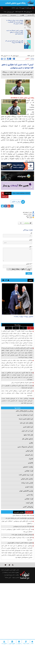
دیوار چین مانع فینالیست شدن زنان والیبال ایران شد (19, 518)
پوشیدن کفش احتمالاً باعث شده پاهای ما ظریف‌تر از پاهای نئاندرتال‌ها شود (15, 32)
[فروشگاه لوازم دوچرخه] (17, 176)
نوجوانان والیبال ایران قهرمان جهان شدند (21, 535)
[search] (2, 8)
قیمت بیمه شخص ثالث (26, 475)
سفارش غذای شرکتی (27, 479)
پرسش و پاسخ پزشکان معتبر (24, 411)
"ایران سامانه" (8, 577)
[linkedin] (12, 206)
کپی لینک (4, 196)
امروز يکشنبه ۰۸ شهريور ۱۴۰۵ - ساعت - (21, 8)
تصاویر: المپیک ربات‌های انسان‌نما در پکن (21, 383)
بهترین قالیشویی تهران (26, 491)
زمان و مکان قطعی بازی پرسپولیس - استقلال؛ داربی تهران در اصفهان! (17, 522)
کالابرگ (31, 459)
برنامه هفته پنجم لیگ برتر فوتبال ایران (22, 515)
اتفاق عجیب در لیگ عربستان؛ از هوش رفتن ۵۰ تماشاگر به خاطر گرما (17, 538)
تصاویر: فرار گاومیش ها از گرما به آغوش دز (19, 316)
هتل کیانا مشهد (28, 435)
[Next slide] (3, 280)
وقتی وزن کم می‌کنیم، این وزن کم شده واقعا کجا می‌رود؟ (14, 41)
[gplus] (8, 206)
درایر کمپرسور (29, 455)
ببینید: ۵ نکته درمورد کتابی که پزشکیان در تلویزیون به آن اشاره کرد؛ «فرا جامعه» (17, 386)
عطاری (31, 443)
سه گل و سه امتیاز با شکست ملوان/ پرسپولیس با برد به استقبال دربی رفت (17, 530)
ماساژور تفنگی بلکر (27, 439)
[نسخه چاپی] (2, 58)
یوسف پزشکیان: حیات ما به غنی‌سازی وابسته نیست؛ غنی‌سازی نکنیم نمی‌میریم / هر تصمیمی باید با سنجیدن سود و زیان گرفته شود (17, 400)
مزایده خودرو (29, 487)
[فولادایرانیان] (17, 166)
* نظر (30, 247)
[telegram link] (9, 564)
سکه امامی (30, 495)
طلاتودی (30, 463)
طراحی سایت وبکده (27, 483)
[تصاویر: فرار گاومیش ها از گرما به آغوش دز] (17, 299)
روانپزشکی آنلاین (28, 507)
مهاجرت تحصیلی (28, 467)
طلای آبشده (29, 503)
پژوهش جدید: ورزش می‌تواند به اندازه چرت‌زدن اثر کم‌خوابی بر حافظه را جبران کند (14, 22)
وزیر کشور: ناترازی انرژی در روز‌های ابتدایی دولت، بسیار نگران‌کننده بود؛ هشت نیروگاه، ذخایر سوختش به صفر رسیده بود (17, 393)
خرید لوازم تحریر (28, 427)
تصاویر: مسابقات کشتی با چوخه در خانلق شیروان (19, 543)
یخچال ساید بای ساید (26, 423)
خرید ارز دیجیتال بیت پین (25, 415)
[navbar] (33, 8)
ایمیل (30, 240)
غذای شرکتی (29, 451)
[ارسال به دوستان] (5, 58)
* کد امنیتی (29, 264)
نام (31, 233)
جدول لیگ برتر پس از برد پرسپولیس (22, 526)
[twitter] (2, 206)
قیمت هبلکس (29, 471)
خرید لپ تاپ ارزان (27, 431)
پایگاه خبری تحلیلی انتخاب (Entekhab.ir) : (22, 98)
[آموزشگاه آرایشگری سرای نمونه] (17, 186)
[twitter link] (5, 564)
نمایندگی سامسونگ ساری (25, 447)
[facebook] (5, 206)
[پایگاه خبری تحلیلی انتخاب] (30, 3)
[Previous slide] (8, 280)
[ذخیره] (8, 58)
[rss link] (12, 564)
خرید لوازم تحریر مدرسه (26, 419)
